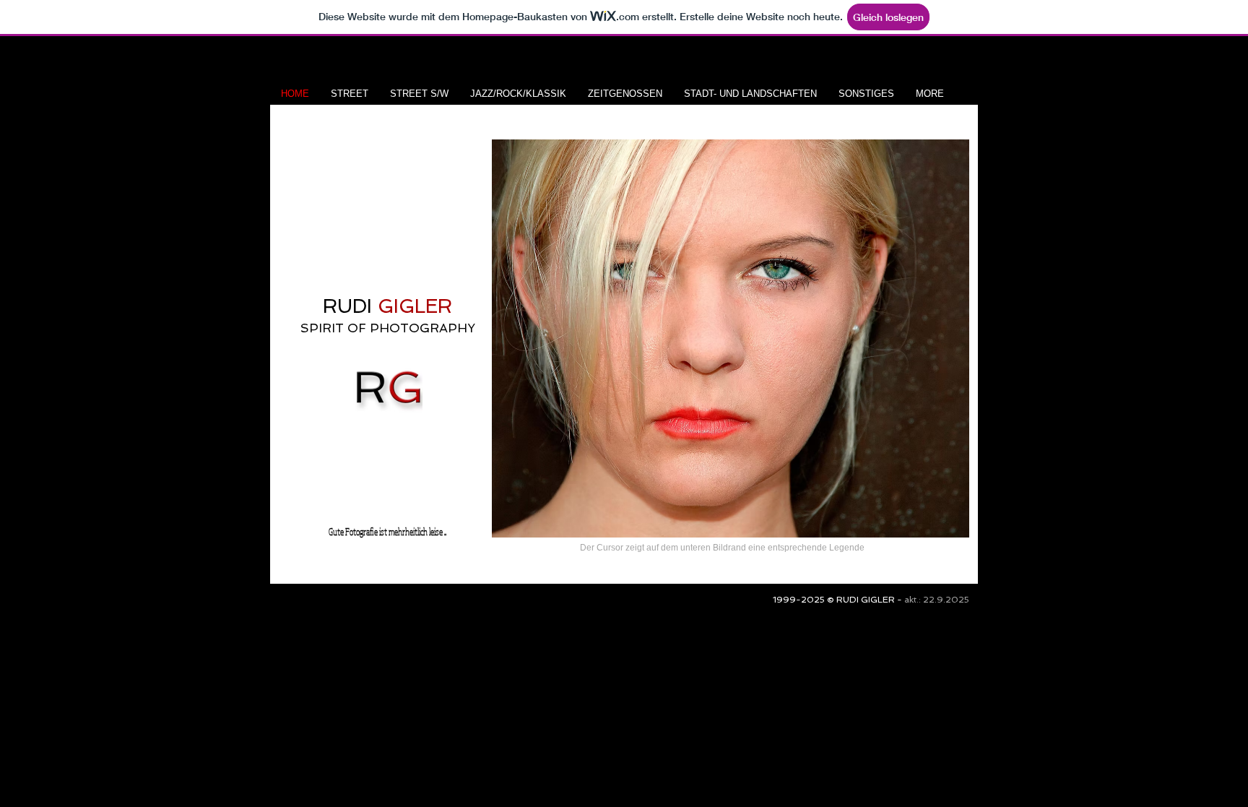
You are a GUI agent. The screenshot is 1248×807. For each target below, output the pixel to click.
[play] (934, 524)
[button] (730, 338)
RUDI (347, 306)
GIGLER (412, 306)
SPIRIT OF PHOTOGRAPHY (387, 328)
